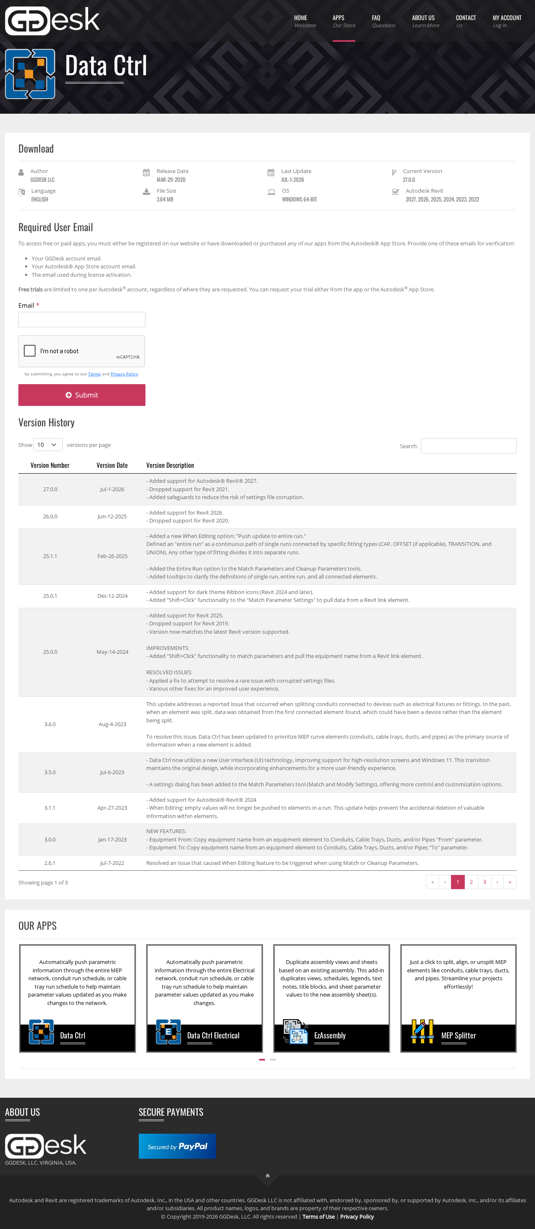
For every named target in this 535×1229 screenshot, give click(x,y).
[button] (262, 1060)
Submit (86, 395)
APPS (344, 21)
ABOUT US (425, 21)
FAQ (383, 21)
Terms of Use (319, 1216)
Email (28, 305)
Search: (409, 446)
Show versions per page (64, 445)
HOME (305, 21)
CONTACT (466, 21)
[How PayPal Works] (177, 1146)
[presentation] (27, 998)
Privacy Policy (124, 374)
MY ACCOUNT (507, 21)
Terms (94, 374)
